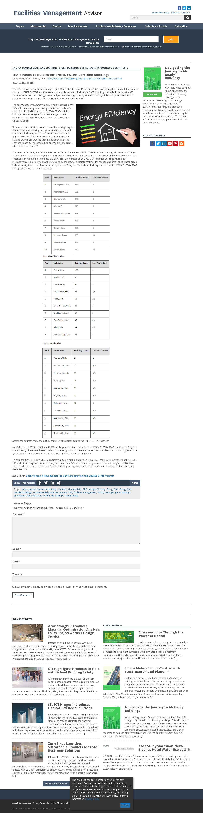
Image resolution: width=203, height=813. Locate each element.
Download (152, 94)
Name (16, 548)
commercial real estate (69, 489)
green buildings (123, 492)
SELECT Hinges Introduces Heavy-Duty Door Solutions (70, 706)
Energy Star (112, 489)
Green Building (84, 78)
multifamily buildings (53, 495)
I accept (125, 805)
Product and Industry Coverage (116, 26)
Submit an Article (156, 26)
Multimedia (38, 26)
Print (134, 482)
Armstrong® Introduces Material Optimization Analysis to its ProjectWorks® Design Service (74, 631)
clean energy (28, 489)
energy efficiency (96, 489)
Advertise (185, 12)
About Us (175, 12)
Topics (20, 26)
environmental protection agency (50, 492)
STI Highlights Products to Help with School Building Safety (74, 670)
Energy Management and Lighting (62, 78)
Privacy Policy (39, 803)
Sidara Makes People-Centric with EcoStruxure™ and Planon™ (152, 670)
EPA (70, 492)
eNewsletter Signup (160, 12)
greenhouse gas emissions (27, 495)
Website (17, 573)
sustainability (71, 495)
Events (56, 26)
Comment (19, 514)
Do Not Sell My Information (59, 803)
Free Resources (77, 26)
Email (16, 561)
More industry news (56, 783)
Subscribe (181, 26)
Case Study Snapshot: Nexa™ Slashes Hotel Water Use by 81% (165, 748)
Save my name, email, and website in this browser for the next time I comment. (61, 586)
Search (187, 17)
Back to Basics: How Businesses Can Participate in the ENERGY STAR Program (70, 475)
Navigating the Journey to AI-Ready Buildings (177, 72)
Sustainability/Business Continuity (107, 78)
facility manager (106, 492)
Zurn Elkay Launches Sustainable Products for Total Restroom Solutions (73, 747)
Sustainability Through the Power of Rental (161, 634)
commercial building (46, 489)
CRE (85, 489)
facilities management (85, 492)
